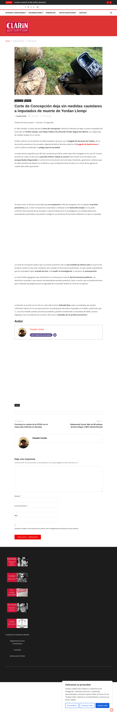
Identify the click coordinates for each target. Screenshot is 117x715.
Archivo (83, 13)
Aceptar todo (102, 705)
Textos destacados (67, 13)
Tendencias (50, 13)
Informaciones (35, 13)
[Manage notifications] (111, 710)
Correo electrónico (21, 506)
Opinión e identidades (15, 13)
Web (16, 516)
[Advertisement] (58, 187)
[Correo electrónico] (55, 335)
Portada (28, 100)
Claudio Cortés (21, 116)
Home (7, 41)
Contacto (17, 650)
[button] (108, 2)
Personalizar (72, 705)
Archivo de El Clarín (17, 656)
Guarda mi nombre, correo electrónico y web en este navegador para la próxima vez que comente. (46, 528)
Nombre (18, 496)
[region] (87, 695)
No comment (47, 116)
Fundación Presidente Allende (17, 635)
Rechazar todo (87, 705)
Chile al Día (32, 41)
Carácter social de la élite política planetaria (30, 2)
